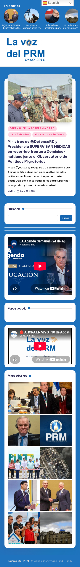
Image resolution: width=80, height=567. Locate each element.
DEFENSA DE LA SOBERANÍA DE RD (32, 128)
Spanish (53, 2)
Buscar (14, 209)
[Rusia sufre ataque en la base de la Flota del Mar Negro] (56, 463)
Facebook (17, 308)
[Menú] (74, 50)
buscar (66, 218)
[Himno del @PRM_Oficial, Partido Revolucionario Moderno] (56, 430)
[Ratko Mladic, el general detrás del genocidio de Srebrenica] (24, 430)
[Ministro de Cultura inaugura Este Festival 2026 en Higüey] (24, 495)
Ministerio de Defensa (49, 134)
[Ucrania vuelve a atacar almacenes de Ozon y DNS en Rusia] (56, 528)
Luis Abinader (19, 134)
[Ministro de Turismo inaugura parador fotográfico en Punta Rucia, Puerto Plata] (24, 463)
